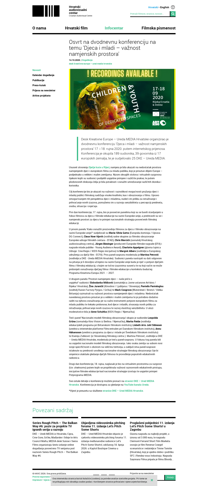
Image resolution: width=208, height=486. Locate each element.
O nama (39, 28)
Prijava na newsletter (43, 90)
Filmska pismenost (159, 28)
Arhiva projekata (41, 95)
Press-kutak (39, 85)
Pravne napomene (41, 476)
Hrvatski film (76, 28)
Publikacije (38, 80)
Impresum (37, 479)
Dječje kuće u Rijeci (99, 167)
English (164, 7)
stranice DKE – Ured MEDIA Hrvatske (123, 390)
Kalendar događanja (43, 75)
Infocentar (114, 28)
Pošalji (170, 477)
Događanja (87, 60)
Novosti (36, 70)
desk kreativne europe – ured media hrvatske (90, 63)
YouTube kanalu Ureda (136, 384)
